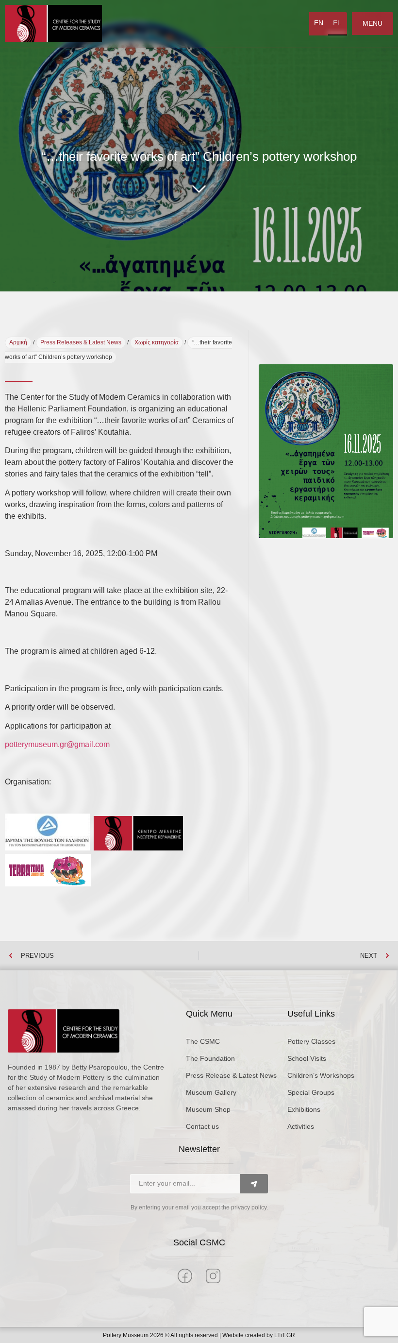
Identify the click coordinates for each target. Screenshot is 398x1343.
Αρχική (18, 342)
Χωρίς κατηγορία (156, 342)
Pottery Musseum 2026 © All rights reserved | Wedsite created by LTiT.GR (199, 1335)
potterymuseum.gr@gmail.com (57, 744)
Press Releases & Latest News (80, 342)
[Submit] (254, 1183)
